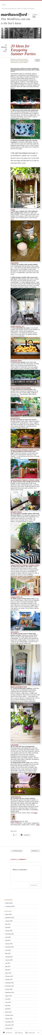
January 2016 (8, 1018)
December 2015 (9, 1021)
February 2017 (9, 976)
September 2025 (9, 917)
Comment (33, 885)
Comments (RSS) (10, 906)
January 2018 (8, 960)
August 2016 (8, 995)
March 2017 (8, 973)
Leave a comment (37, 60)
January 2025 (8, 921)
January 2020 (8, 943)
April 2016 (7, 1008)
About (4, 4)
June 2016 (8, 1002)
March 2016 (8, 1012)
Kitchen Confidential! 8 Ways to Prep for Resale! (18, 8)
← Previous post (17, 851)
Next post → (35, 851)
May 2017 (7, 966)
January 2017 (8, 979)
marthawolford (14, 14)
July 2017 (7, 963)
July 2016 (7, 999)
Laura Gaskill (15, 821)
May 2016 (7, 1005)
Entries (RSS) (8, 903)
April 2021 (7, 940)
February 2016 (9, 1015)
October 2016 (8, 989)
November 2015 (9, 1025)
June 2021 (8, 937)
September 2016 (9, 992)
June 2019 (8, 950)
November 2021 (9, 934)
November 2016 (9, 986)
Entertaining (15, 61)
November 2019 (9, 947)
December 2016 (9, 982)
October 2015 (8, 1028)
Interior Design (24, 61)
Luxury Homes (23, 62)
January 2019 (8, 956)
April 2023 (7, 927)
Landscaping (14, 62)
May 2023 (7, 924)
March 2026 (8, 914)
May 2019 (7, 953)
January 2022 (8, 930)
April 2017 (7, 969)
